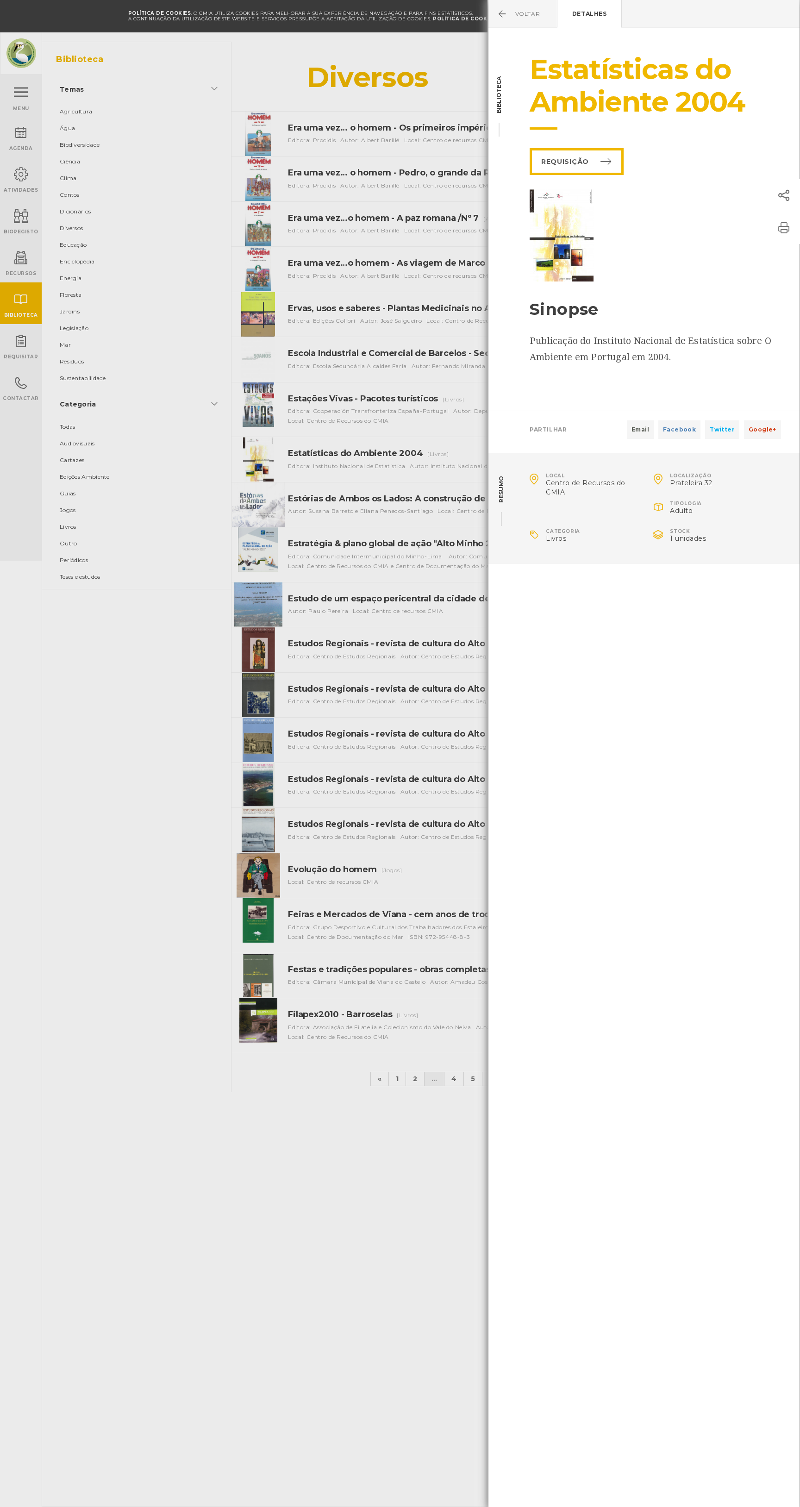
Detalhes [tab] (589, 13)
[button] (784, 195)
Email (640, 429)
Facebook (679, 429)
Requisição (565, 161)
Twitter (722, 429)
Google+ (762, 429)
